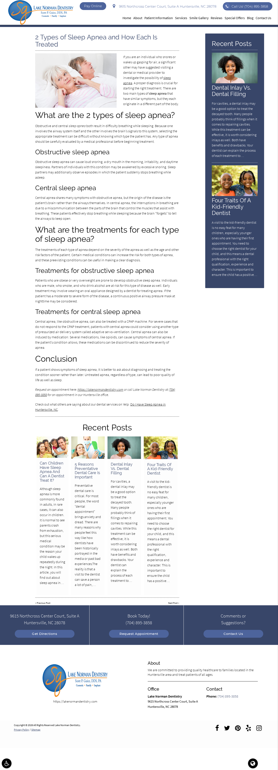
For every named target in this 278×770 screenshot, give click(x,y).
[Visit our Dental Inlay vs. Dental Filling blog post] (124, 447)
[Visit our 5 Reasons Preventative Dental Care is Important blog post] (87, 447)
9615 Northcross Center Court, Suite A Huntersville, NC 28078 (166, 6)
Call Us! (250, 6)
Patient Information (158, 18)
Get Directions (44, 634)
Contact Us (263, 18)
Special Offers (235, 18)
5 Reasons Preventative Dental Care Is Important (87, 470)
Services (181, 18)
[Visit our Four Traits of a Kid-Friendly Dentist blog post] (161, 447)
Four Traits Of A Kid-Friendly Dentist (160, 469)
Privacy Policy (21, 729)
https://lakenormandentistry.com (100, 389)
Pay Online (93, 6)
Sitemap (35, 729)
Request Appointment (138, 634)
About (137, 18)
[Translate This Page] (253, 763)
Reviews (216, 18)
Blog (250, 18)
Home (126, 18)
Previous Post (43, 602)
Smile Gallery (198, 18)
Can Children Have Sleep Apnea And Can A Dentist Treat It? (52, 472)
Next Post (173, 602)
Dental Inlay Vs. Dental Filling (121, 468)
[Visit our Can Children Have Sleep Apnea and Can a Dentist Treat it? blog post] (53, 447)
